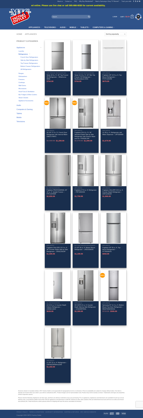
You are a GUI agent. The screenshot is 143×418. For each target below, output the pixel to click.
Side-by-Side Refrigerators (29, 60)
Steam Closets (23, 97)
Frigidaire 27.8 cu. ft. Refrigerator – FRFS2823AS (86, 191)
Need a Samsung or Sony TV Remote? (107, 1)
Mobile (73, 27)
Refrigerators (23, 54)
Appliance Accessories (26, 100)
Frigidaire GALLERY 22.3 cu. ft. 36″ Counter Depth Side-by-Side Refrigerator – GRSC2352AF (57, 249)
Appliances (34, 27)
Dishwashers (23, 76)
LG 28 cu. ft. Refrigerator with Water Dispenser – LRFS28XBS (112, 133)
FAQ (75, 1)
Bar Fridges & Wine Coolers (28, 94)
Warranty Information (54, 412)
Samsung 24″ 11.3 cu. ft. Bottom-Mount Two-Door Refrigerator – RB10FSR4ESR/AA (113, 307)
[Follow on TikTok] (137, 1)
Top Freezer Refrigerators (29, 63)
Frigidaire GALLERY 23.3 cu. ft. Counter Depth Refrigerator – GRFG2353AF (112, 192)
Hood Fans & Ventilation (26, 91)
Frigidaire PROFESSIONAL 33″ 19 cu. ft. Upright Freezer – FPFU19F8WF (57, 192)
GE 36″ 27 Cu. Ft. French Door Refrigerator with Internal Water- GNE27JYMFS (57, 134)
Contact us (68, 1)
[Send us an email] (139, 1)
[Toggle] (41, 47)
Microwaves (22, 88)
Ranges (21, 73)
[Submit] (89, 17)
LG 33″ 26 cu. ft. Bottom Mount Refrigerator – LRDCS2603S (85, 248)
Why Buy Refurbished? (86, 1)
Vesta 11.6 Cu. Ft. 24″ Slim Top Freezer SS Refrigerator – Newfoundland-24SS (85, 77)
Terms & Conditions (36, 412)
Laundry (21, 51)
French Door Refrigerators (29, 57)
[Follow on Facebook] (133, 1)
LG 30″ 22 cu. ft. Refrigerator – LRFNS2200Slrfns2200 (57, 363)
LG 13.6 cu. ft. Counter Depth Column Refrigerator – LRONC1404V (56, 307)
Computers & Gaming (103, 27)
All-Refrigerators (26, 69)
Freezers (21, 79)
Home (19, 34)
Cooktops (22, 82)
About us (60, 1)
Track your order (126, 1)
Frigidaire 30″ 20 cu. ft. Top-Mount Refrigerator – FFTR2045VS (111, 249)
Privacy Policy (22, 412)
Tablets (84, 27)
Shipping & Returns (71, 412)
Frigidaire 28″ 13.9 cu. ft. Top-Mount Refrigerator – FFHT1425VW (112, 77)
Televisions (50, 27)
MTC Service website (88, 412)
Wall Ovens (22, 85)
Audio (63, 27)
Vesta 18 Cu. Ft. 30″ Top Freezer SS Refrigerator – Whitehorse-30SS (57, 77)
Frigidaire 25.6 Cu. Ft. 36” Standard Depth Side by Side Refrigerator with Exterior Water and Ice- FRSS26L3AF (85, 135)
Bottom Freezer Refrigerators (30, 66)
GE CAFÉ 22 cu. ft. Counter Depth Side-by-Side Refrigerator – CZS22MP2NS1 (85, 307)
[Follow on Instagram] (135, 1)
